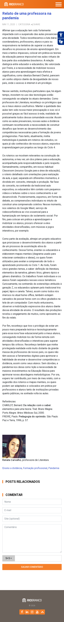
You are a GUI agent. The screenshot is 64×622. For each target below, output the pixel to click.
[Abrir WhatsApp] (56, 614)
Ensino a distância (12, 468)
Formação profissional (35, 468)
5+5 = (8, 558)
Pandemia (53, 468)
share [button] (36, 24)
